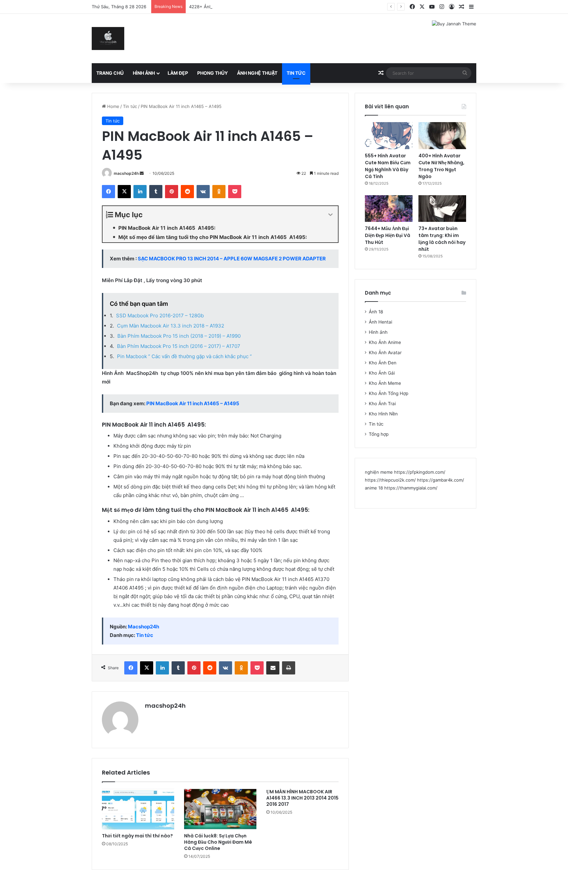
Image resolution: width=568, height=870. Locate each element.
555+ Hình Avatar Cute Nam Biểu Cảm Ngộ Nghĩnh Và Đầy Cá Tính (388, 166)
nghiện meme (379, 472)
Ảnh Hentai (380, 322)
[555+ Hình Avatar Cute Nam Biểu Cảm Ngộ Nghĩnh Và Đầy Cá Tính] (389, 135)
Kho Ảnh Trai (382, 403)
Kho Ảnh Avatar (385, 352)
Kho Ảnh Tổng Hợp (388, 393)
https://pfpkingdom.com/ (419, 472)
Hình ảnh (144, 73)
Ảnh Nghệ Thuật (257, 73)
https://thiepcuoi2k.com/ (390, 480)
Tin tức (296, 73)
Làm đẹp (178, 73)
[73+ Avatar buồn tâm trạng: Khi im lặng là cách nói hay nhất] (442, 208)
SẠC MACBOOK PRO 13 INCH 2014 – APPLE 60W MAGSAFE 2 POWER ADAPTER (232, 258)
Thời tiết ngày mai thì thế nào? (137, 835)
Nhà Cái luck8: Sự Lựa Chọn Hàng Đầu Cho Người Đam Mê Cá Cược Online (218, 842)
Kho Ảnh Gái (382, 373)
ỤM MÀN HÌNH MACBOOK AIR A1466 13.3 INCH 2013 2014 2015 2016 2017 (302, 797)
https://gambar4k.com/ (440, 480)
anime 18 (374, 487)
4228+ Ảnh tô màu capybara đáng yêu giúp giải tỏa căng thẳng (253, 6)
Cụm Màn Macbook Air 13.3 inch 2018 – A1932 (170, 326)
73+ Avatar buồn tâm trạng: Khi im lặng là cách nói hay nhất (441, 238)
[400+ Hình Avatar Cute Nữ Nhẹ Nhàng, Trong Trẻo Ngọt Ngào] (442, 135)
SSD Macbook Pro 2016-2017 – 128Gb (160, 315)
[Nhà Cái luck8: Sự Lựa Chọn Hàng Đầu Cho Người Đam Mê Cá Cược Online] (220, 809)
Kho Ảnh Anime (385, 342)
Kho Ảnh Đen (382, 362)
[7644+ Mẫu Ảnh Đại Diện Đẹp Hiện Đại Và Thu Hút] (389, 208)
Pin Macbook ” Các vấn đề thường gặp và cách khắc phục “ (184, 356)
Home (112, 106)
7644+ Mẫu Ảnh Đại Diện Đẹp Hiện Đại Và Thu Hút (387, 235)
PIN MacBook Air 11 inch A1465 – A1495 (192, 403)
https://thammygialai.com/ (411, 487)
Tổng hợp (379, 434)
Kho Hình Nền (383, 413)
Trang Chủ (110, 73)
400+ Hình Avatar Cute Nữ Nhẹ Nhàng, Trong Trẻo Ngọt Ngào (441, 166)
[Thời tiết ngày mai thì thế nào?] (138, 809)
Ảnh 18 (376, 311)
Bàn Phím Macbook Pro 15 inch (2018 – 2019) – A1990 (179, 336)
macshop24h (126, 173)
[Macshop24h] (108, 38)
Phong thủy (212, 73)
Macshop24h (143, 626)
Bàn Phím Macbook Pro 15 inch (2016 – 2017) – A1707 (178, 346)
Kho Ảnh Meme (385, 383)
